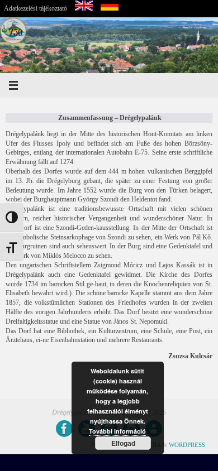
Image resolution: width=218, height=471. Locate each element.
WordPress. (188, 444)
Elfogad (123, 443)
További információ (117, 431)
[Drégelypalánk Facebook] (64, 428)
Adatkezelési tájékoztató (35, 8)
